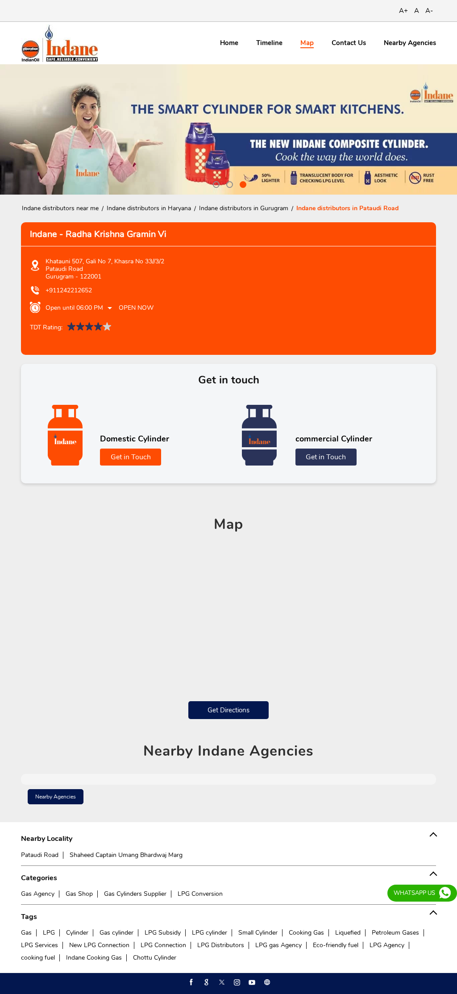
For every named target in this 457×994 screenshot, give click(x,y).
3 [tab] (242, 183)
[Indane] (59, 43)
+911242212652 (69, 290)
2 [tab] (228, 183)
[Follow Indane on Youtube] (251, 982)
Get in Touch (131, 457)
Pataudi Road (39, 855)
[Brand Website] (266, 982)
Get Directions (228, 710)
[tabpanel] (228, 129)
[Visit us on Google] (205, 982)
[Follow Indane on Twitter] (221, 982)
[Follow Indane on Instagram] (236, 982)
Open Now (136, 308)
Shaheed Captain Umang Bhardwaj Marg (126, 855)
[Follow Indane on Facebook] (190, 982)
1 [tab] (215, 183)
